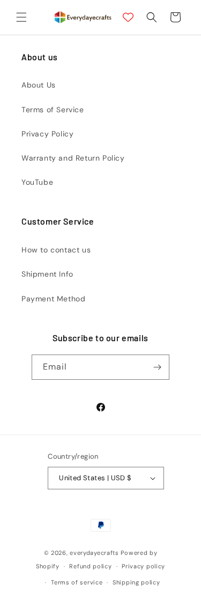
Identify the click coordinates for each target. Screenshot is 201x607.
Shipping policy (136, 582)
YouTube (37, 182)
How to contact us (56, 250)
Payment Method (53, 299)
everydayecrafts (94, 553)
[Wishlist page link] (128, 17)
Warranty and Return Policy (73, 158)
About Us (38, 85)
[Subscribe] (157, 367)
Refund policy (90, 566)
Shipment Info (47, 274)
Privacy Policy (47, 134)
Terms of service (76, 582)
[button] (21, 17)
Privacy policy (143, 566)
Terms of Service (52, 109)
